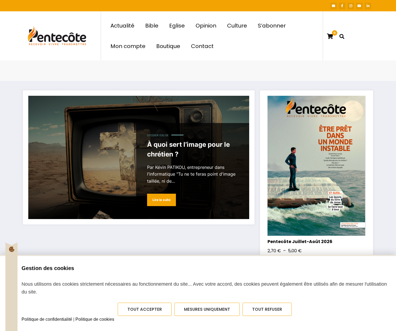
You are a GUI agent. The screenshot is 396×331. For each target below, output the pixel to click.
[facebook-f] (342, 6)
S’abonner (272, 25)
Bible (151, 25)
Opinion (206, 25)
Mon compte (127, 46)
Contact (202, 46)
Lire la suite (161, 200)
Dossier (152, 135)
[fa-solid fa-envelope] (333, 6)
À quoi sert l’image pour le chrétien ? (188, 149)
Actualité (122, 25)
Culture (237, 25)
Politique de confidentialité (47, 319)
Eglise (177, 25)
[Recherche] (341, 36)
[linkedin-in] (368, 6)
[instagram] (351, 6)
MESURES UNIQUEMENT (207, 309)
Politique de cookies (94, 319)
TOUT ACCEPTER (144, 309)
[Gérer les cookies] (11, 249)
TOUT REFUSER (267, 309)
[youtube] (359, 6)
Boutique (168, 46)
